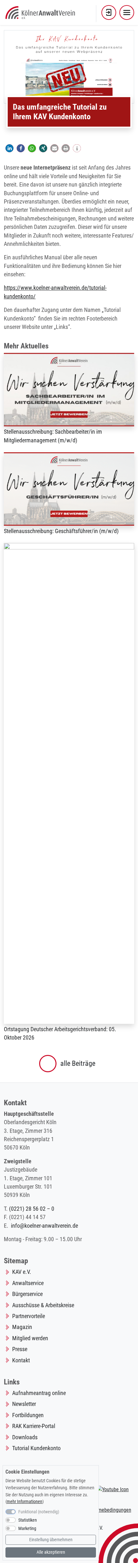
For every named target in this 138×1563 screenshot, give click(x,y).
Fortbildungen (28, 1415)
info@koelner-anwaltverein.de (44, 1226)
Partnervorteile (28, 1316)
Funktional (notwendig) (38, 1512)
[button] (108, 12)
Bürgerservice (27, 1294)
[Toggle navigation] (126, 12)
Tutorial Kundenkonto (36, 1448)
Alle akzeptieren (51, 1552)
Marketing (27, 1528)
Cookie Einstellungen (27, 1472)
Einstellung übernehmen (51, 1539)
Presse (19, 1349)
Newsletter (24, 1404)
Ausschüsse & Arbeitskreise (43, 1305)
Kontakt (21, 1360)
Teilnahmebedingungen (107, 1510)
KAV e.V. (21, 1272)
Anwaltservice (28, 1283)
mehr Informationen (24, 1501)
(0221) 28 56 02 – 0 (31, 1209)
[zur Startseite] (41, 12)
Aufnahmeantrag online (39, 1393)
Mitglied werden (30, 1338)
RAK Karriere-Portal (33, 1426)
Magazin (22, 1327)
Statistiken (27, 1520)
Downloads (25, 1437)
